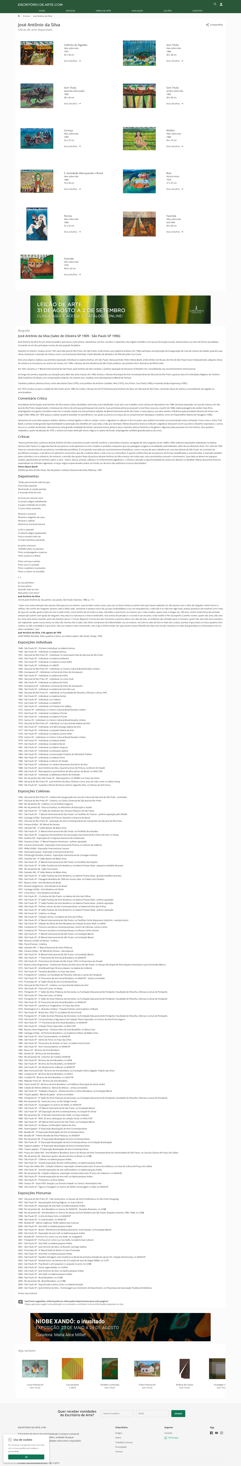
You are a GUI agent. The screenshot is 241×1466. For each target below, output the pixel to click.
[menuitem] (42, 10)
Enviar (178, 1413)
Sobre (118, 1437)
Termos (119, 1451)
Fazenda (171, 215)
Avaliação (137, 10)
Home (42, 10)
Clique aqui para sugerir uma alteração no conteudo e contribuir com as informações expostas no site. (74, 1303)
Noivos (68, 215)
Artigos (118, 1432)
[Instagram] (221, 1433)
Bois (168, 173)
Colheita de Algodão (75, 45)
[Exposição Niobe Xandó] (120, 1340)
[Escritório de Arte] (40, 4)
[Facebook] (211, 1433)
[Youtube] (216, 1433)
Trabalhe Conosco (124, 1442)
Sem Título (172, 45)
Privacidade (121, 1446)
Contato (197, 10)
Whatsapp (173, 1437)
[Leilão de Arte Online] (120, 322)
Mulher (170, 130)
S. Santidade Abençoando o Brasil (83, 173)
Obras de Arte (103, 10)
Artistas (70, 10)
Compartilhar (216, 24)
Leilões (168, 10)
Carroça (68, 130)
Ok (26, 1456)
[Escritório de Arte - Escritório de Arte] (32, 1427)
